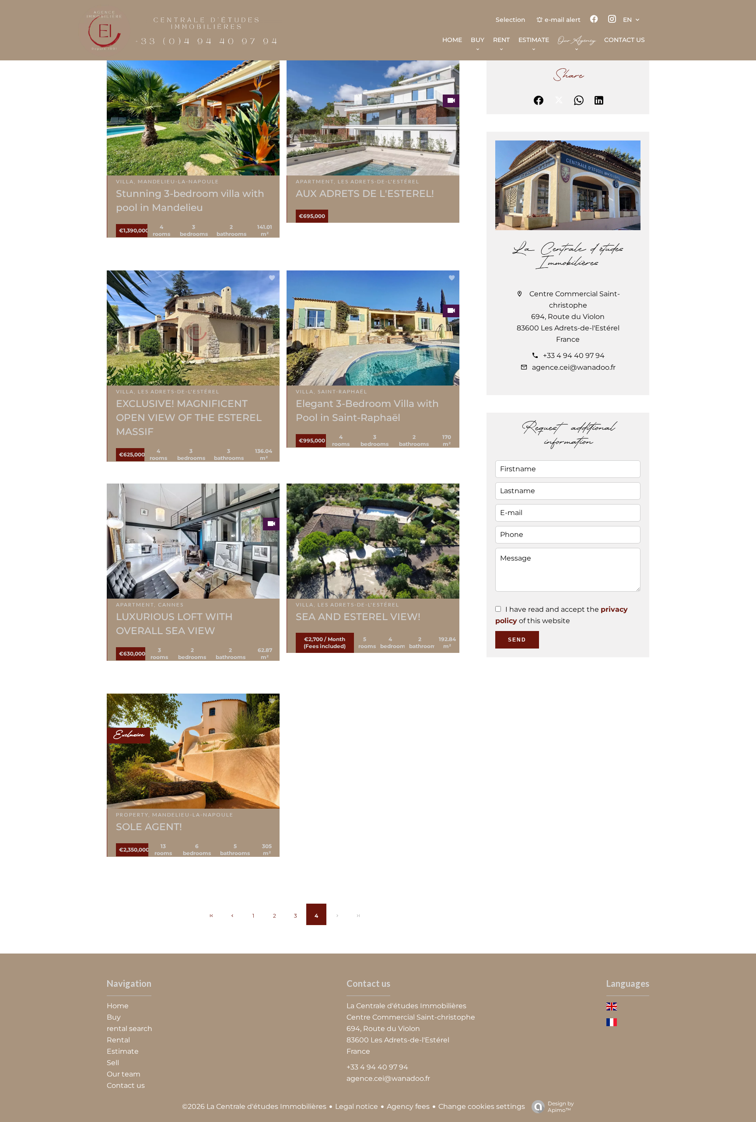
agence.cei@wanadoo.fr (574, 367)
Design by (561, 1106)
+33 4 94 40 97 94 (574, 355)
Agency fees (408, 1106)
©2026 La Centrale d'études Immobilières (254, 1106)
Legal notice (356, 1106)
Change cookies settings (481, 1106)
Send (517, 640)
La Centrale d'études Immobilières (568, 256)
